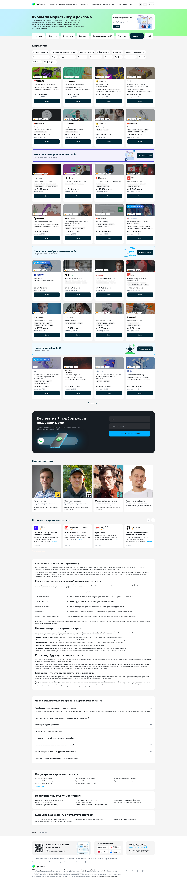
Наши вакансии (69, 862)
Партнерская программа (56, 859)
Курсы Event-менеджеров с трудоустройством (50, 819)
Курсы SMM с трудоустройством (125, 819)
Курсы (34, 832)
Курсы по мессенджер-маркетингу (125, 778)
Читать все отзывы (38, 551)
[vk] (132, 871)
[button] (93, 22)
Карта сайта (47, 862)
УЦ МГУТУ (105, 527)
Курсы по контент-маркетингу (85, 778)
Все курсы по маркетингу (43, 778)
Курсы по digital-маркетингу (84, 781)
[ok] (137, 871)
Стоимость (129, 57)
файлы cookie (53, 874)
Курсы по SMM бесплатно (83, 802)
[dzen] (143, 871)
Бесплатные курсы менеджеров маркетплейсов (91, 805)
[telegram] (126, 871)
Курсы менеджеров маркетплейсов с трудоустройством (53, 821)
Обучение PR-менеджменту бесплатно (127, 800)
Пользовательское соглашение (85, 859)
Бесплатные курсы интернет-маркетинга (49, 800)
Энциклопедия (37, 862)
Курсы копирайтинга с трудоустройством (89, 819)
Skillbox (42, 527)
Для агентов (70, 859)
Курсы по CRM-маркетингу (44, 781)
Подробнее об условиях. (97, 876)
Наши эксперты (57, 862)
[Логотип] (77, 866)
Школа (35, 62)
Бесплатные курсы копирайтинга (86, 800)
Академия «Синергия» (79, 527)
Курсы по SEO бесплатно (43, 802)
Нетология (136, 527)
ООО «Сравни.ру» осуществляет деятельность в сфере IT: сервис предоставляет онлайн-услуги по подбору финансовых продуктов (69, 870)
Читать (54, 541)
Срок (140, 57)
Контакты (43, 859)
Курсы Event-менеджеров (43, 783)
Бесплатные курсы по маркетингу (46, 805)
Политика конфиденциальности (107, 859)
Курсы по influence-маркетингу (85, 783)
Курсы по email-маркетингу (123, 781)
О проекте (35, 859)
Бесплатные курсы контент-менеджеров (127, 802)
